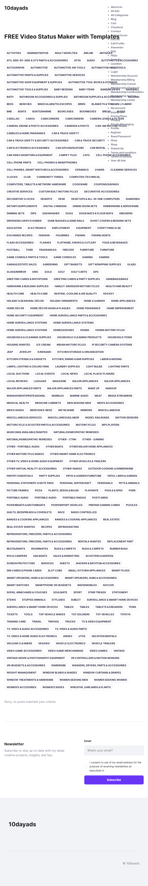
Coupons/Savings (106, 184)
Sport (77, 592)
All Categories (119, 15)
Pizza (38, 490)
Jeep (10, 351)
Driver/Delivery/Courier (24, 220)
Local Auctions (18, 373)
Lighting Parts (118, 366)
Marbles (58, 395)
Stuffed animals (33, 599)
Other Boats (54, 446)
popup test (117, 112)
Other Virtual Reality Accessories (32, 468)
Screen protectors (21, 563)
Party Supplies (49, 475)
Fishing (80, 235)
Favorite (116, 59)
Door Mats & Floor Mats (96, 213)
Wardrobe (58, 665)
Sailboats (40, 555)
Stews (11, 599)
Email (87, 740)
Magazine (59, 381)
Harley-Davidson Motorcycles (77, 286)
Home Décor (15, 308)
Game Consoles (65, 257)
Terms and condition (123, 152)
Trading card (16, 621)
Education (14, 227)
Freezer (68, 249)
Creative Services (19, 191)
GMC (35, 271)
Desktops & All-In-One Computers (95, 198)
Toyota (125, 614)
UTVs (82, 636)
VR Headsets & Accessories (26, 665)
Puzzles (131, 504)
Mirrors (86, 410)
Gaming (87, 257)
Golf (61, 271)
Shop (114, 140)
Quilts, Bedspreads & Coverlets (29, 512)
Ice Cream (43, 344)
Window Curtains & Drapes (102, 672)
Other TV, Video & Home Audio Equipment (35, 461)
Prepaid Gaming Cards (104, 504)
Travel (37, 621)
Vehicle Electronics (70, 643)
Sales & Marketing (66, 555)
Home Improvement (120, 308)
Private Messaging (122, 124)
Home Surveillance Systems (27, 322)
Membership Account (124, 75)
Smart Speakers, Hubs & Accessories (33, 577)
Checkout (117, 27)
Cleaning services (123, 169)
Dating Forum (119, 35)
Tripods (53, 621)
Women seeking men (74, 679)
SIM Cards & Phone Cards (24, 570)
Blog (113, 19)
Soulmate (60, 592)
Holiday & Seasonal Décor (25, 300)
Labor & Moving (111, 359)
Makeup (111, 388)
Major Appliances (85, 381)
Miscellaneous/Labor (63, 417)
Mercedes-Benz (41, 410)
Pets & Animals (129, 482)
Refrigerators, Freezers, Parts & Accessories (39, 534)
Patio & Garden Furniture (83, 475)
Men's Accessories (110, 402)
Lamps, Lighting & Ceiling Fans (28, 366)
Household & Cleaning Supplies (29, 337)
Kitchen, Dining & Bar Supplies (73, 359)
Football (13, 249)
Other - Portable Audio (23, 446)
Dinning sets (15, 213)
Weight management (21, 672)
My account (118, 107)
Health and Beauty (119, 286)
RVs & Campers (17, 555)
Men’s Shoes (15, 410)
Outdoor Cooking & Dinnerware (110, 468)
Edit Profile (117, 43)
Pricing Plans (119, 116)
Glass (131, 264)
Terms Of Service (121, 156)
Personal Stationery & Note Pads (30, 482)
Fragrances (47, 249)
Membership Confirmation (127, 91)
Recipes (46, 526)
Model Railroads (97, 417)
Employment (61, 227)
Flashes (45, 242)
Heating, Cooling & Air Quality (75, 293)
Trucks (70, 621)
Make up (93, 388)
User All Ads (118, 160)
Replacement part (120, 541)
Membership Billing (123, 79)
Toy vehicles (105, 614)
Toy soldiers (80, 614)
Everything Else (109, 227)
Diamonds (133, 198)
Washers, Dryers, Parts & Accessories (99, 665)
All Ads (115, 10)
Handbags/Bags (117, 278)
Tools (28, 614)
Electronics (37, 227)
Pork (132, 490)
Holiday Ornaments (64, 300)
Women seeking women (110, 679)
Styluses (58, 599)
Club (27, 176)
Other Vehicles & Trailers (87, 461)
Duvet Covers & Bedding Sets (110, 220)
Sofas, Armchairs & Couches (27, 592)
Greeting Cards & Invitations (27, 278)
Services (47, 563)
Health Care (39, 293)
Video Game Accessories (24, 650)
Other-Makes (72, 468)
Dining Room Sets (85, 206)
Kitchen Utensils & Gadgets (26, 359)
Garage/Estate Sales (22, 264)
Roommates (39, 548)
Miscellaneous (109, 410)
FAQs (114, 55)
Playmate (92, 490)
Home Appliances (123, 300)
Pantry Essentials (20, 475)
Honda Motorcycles (110, 330)
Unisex (67, 636)
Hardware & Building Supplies (28, 286)
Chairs (99, 169)
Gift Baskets (73, 264)
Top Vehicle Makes (52, 614)
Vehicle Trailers (103, 643)
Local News (69, 373)
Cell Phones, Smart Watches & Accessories (38, 169)
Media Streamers (120, 395)
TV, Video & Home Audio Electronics (32, 636)
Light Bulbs (94, 366)
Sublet (76, 599)
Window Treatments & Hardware (30, 679)
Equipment (83, 227)
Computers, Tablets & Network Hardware (36, 184)
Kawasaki (44, 351)
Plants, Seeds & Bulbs (63, 490)
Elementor (117, 47)
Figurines (62, 235)
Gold (48, 271)
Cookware (80, 184)
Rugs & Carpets (65, 548)
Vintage (119, 650)
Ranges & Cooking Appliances (28, 519)
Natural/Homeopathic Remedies (76, 432)
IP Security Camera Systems (112, 344)
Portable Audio (18, 497)
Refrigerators (68, 526)
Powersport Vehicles (66, 504)
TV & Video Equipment (96, 621)
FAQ (113, 51)
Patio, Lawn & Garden (122, 475)
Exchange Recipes (19, 235)
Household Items (120, 337)
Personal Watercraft (75, 482)
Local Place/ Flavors (99, 373)
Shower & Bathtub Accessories (98, 563)
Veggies (44, 643)
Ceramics (82, 169)
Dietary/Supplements (22, 206)
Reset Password (121, 136)
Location (116, 63)
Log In (114, 67)
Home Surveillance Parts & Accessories (78, 315)
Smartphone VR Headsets (53, 585)
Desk (61, 198)
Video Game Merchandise (65, 650)
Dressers (125, 213)
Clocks (12, 176)
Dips (33, 213)
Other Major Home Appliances (91, 446)
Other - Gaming (93, 439)
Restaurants (16, 548)
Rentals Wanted (89, 541)
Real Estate (111, 519)
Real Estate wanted (21, 526)
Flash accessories (20, 242)
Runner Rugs (119, 548)
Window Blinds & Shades (60, 672)
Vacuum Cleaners (19, 643)
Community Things (50, 176)
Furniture (87, 249)
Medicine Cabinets (48, 402)
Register (116, 132)
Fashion (44, 235)
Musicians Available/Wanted (27, 432)
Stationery (120, 592)
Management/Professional (26, 395)
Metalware (66, 410)
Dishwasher (50, 213)
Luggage (40, 381)
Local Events (45, 373)
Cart (113, 23)
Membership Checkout (125, 87)
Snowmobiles (87, 585)
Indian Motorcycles (71, 344)
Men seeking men (79, 402)
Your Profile (118, 104)
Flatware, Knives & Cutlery (76, 242)
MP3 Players (110, 424)
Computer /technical (84, 176)
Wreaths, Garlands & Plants (90, 687)
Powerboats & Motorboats (26, 504)
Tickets (12, 614)
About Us (116, 6)
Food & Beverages (115, 242)
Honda (84, 330)
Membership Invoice (123, 95)
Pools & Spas (114, 490)
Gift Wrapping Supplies (104, 264)
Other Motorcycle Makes (25, 453)
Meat (98, 395)
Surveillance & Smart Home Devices (112, 599)
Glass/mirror (16, 271)
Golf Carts (79, 271)
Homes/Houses (63, 330)
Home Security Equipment (25, 315)
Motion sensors (126, 417)
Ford (29, 249)
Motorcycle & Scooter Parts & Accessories (38, 424)
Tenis (132, 606)
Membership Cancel (123, 83)
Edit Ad (115, 39)
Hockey (108, 293)
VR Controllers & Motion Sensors (95, 657)
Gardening (50, 264)
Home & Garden (94, 300)
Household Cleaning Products (79, 337)
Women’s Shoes (53, 687)
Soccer (108, 585)
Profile (115, 128)
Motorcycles (86, 424)
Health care (15, 293)
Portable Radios (74, 497)
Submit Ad (117, 148)
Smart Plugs (121, 570)
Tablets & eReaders (109, 606)
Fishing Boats (101, 235)
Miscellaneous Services (24, 417)
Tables (68, 606)
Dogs (69, 213)
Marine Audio (79, 395)
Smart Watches (18, 585)
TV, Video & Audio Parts (71, 628)
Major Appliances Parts (24, 388)
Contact (116, 31)
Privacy (115, 120)
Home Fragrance (89, 308)
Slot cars (55, 570)
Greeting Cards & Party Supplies (77, 278)
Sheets (65, 563)
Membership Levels (123, 99)
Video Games (98, 650)
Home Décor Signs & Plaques (50, 308)
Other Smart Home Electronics (72, 453)
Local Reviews (17, 381)
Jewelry (25, 351)
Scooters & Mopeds (99, 555)
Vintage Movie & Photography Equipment (36, 657)
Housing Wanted (18, 344)
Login (114, 71)
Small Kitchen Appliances (86, 570)
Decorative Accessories (101, 191)
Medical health (18, 402)
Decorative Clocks (20, 198)
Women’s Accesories (21, 687)
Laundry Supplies (67, 366)
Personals (105, 482)
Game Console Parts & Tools (27, 257)
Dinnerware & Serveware (121, 206)
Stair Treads (97, 592)
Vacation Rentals (104, 636)
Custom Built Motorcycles (58, 191)
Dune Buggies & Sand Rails (66, 220)
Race (61, 512)
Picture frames (18, 490)
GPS (95, 271)
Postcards (100, 497)
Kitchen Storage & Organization (80, 351)
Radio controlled (84, 512)
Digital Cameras (55, 206)
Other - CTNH (67, 439)
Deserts (46, 198)
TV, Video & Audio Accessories (28, 628)
